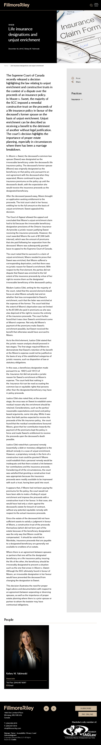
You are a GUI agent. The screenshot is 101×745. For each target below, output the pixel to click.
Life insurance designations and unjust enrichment (27, 66)
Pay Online (87, 714)
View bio (26, 664)
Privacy (28, 733)
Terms (13, 733)
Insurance (76, 99)
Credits (13, 740)
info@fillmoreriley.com (12, 728)
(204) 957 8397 (20, 682)
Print (78, 78)
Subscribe (86, 708)
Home (6, 66)
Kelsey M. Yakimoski (32, 48)
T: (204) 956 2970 (10, 723)
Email (11, 685)
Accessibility (21, 733)
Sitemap (7, 733)
